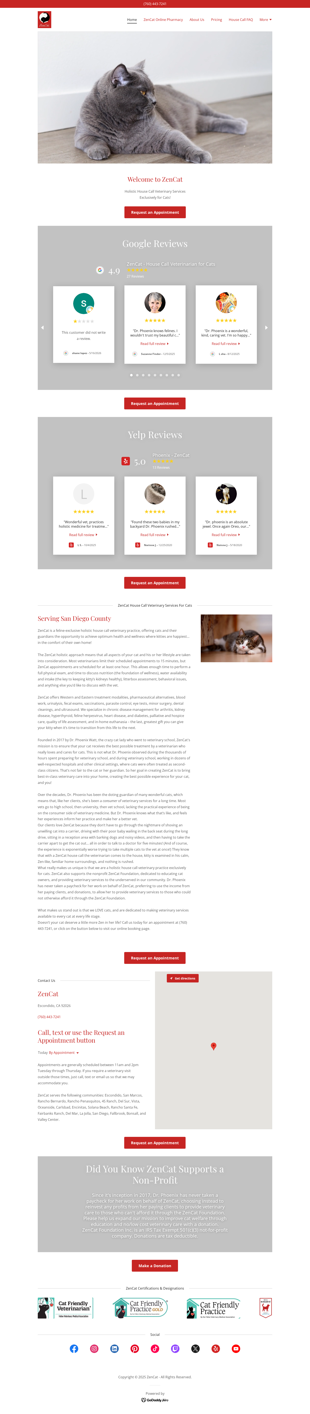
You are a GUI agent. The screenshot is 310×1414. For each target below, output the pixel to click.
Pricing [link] (216, 19)
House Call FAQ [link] (241, 19)
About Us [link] (197, 19)
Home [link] (132, 19)
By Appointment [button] (62, 1052)
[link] (44, 19)
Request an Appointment (155, 212)
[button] (266, 20)
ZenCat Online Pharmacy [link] (163, 19)
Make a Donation (155, 1265)
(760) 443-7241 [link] (155, 3)
